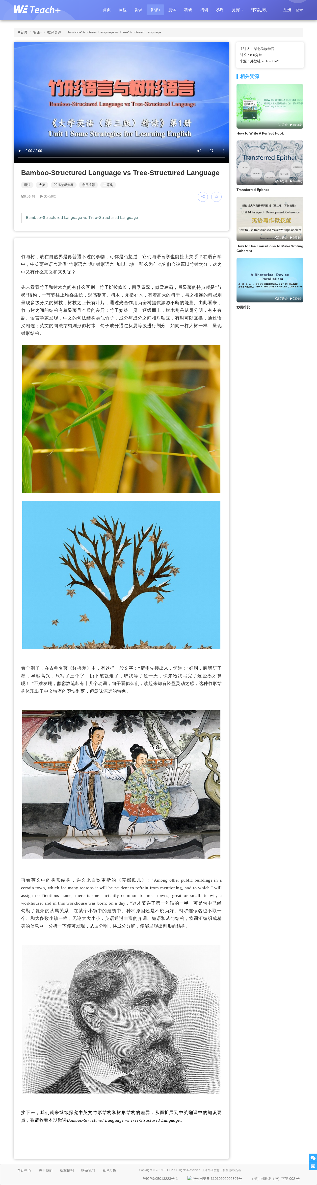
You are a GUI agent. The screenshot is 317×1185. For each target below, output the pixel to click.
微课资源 (54, 32)
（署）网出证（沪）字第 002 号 (275, 1179)
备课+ (155, 10)
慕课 (220, 10)
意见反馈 (109, 1170)
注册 (287, 10)
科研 (188, 10)
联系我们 (88, 1170)
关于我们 (46, 1170)
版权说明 (67, 1170)
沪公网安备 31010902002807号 (217, 1179)
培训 (204, 10)
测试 (172, 10)
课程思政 (259, 10)
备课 (138, 10)
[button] (237, 9)
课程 (123, 10)
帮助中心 (24, 1170)
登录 (299, 10)
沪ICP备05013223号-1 (160, 1179)
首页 (107, 10)
